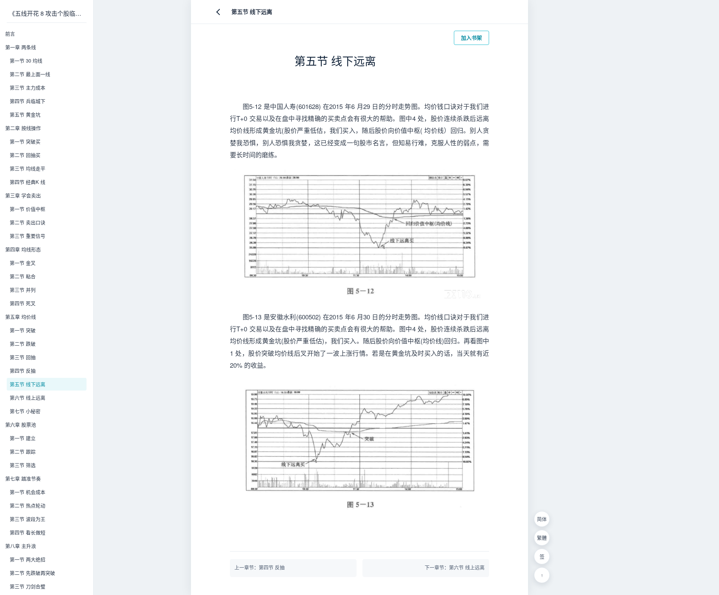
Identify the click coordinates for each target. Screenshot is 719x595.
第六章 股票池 (20, 424)
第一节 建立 (23, 437)
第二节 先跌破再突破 (32, 572)
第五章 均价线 (20, 316)
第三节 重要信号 (27, 235)
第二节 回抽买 (25, 154)
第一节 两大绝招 (27, 559)
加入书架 (471, 37)
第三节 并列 (23, 289)
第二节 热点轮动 (27, 505)
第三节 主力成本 (27, 87)
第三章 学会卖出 (23, 195)
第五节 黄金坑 (25, 114)
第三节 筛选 (23, 464)
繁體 (542, 538)
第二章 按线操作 (23, 127)
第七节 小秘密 (25, 411)
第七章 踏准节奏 (23, 478)
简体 (542, 519)
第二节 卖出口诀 (27, 222)
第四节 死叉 (23, 303)
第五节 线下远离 (27, 384)
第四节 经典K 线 (27, 181)
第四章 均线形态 (23, 249)
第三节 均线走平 (27, 168)
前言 (10, 33)
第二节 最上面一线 (30, 74)
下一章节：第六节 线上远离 (455, 567)
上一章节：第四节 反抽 (259, 567)
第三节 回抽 (23, 357)
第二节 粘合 (23, 276)
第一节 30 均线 (26, 60)
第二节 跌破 (23, 343)
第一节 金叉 (23, 262)
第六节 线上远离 (27, 397)
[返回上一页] (219, 11)
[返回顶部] (542, 575)
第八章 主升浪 (20, 545)
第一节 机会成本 (27, 491)
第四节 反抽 (23, 370)
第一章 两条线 (20, 47)
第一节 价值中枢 (27, 208)
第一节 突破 (23, 330)
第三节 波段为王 (27, 518)
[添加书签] (542, 556)
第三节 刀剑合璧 (27, 586)
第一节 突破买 (25, 141)
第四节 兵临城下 (27, 100)
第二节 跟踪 (23, 451)
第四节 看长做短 (27, 532)
